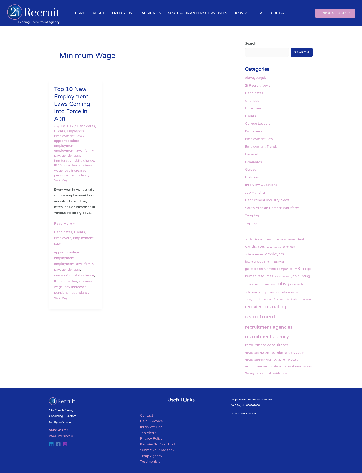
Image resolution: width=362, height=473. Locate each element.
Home (80, 13)
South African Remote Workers (197, 13)
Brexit (301, 239)
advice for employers (260, 239)
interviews (282, 276)
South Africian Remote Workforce (272, 208)
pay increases (75, 170)
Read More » (64, 223)
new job (268, 299)
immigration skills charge (74, 160)
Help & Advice (151, 421)
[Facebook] (58, 444)
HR (297, 268)
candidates (255, 246)
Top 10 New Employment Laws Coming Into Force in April (72, 104)
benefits (291, 240)
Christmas (253, 108)
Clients (59, 131)
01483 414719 (58, 430)
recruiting (275, 306)
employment (64, 146)
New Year (278, 299)
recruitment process (285, 359)
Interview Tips (151, 427)
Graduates (253, 162)
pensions (61, 175)
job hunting (300, 276)
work (260, 373)
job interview (251, 284)
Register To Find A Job (158, 444)
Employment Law (68, 136)
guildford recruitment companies (269, 269)
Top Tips (252, 223)
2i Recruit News (257, 85)
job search (295, 284)
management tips (253, 299)
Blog (259, 13)
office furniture (292, 299)
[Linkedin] (51, 444)
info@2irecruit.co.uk (61, 436)
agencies (281, 240)
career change (274, 247)
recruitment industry (287, 352)
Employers (122, 13)
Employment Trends (261, 147)
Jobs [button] (239, 13)
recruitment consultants (266, 345)
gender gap (71, 155)
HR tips (306, 269)
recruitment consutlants (257, 353)
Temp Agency (151, 456)
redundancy (79, 175)
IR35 (58, 165)
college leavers (254, 254)
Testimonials (150, 461)
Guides (250, 169)
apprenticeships (67, 141)
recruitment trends (258, 366)
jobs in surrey (290, 292)
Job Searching (254, 292)
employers (274, 254)
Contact (279, 13)
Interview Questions (261, 185)
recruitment (260, 316)
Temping (252, 215)
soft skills (307, 367)
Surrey (250, 373)
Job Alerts (148, 433)
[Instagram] (65, 444)
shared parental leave (287, 366)
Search (250, 43)
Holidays (252, 177)
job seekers (272, 292)
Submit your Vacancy (157, 450)
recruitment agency (267, 336)
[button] (245, 13)
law (74, 165)
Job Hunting (255, 192)
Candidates (150, 13)
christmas (289, 246)
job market (267, 284)
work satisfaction (276, 373)
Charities (252, 101)
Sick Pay (61, 180)
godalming (278, 262)
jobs (67, 165)
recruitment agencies (268, 327)
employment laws (68, 150)
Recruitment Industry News (267, 200)
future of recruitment (258, 261)
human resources (259, 276)
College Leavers (257, 123)
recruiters (254, 306)
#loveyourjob (255, 78)
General (251, 154)
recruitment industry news (258, 360)
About (98, 13)
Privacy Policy (151, 438)
